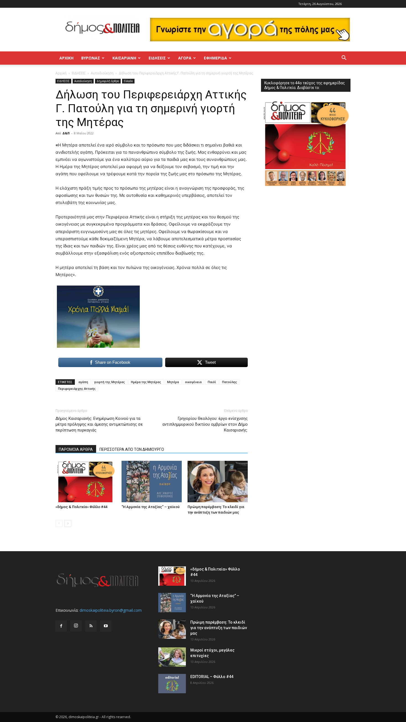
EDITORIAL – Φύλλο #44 (211, 676)
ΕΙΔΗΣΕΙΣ (157, 58)
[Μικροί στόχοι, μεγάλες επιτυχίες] (172, 657)
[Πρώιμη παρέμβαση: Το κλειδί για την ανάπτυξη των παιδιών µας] (218, 481)
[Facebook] (61, 626)
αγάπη (83, 382)
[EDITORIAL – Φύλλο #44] (172, 683)
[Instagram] (75, 625)
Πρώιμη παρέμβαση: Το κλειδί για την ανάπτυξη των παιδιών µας (218, 627)
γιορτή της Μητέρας (109, 382)
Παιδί (212, 382)
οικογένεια (193, 382)
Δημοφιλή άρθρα (108, 81)
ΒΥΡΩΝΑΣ (90, 58)
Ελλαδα (128, 81)
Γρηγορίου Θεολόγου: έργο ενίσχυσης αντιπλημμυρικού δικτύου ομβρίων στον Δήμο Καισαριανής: (205, 424)
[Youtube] (105, 626)
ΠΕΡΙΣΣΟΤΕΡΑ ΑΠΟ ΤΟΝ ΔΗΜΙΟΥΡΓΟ (131, 449)
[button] (343, 58)
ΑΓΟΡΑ (184, 58)
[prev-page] (59, 523)
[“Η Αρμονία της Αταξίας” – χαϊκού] (152, 481)
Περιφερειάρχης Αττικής (77, 388)
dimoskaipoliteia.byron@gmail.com (111, 610)
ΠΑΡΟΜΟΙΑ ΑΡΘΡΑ (76, 449)
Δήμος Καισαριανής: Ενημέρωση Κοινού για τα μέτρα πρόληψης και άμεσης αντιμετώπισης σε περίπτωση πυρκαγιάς (99, 424)
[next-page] (67, 523)
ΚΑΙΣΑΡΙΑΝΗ (124, 58)
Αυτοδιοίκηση (102, 73)
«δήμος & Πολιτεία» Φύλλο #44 (81, 507)
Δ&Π (66, 133)
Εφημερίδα (215, 58)
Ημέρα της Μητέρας (146, 382)
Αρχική (66, 58)
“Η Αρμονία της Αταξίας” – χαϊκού (151, 507)
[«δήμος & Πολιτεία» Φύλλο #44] (86, 481)
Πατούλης (229, 382)
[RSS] (90, 626)
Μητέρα (173, 382)
